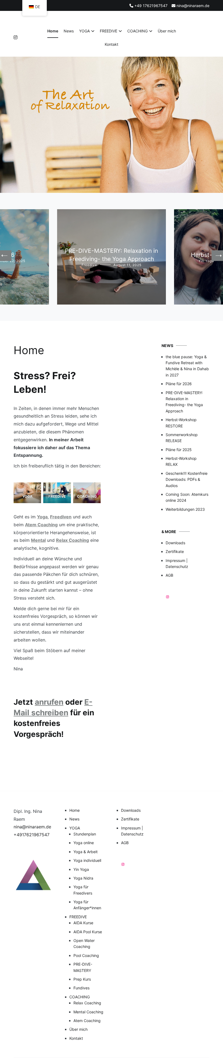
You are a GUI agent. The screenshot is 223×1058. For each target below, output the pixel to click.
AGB (169, 575)
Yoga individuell (87, 860)
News (69, 31)
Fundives (81, 988)
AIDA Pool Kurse (87, 931)
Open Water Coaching (84, 943)
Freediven (61, 516)
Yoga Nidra (83, 878)
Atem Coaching (41, 524)
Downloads (175, 542)
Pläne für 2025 (179, 449)
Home (52, 31)
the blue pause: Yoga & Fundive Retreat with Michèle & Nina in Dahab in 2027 (187, 365)
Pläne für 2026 (179, 383)
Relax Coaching (72, 540)
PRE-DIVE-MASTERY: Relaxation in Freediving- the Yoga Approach (184, 401)
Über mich (167, 31)
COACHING (137, 31)
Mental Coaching (88, 1012)
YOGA (84, 31)
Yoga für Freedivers (82, 889)
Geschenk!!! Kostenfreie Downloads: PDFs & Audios (186, 479)
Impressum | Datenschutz (177, 563)
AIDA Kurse (83, 922)
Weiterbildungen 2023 (185, 509)
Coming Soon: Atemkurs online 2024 (187, 497)
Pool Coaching (86, 955)
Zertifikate (175, 551)
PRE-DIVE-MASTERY (82, 967)
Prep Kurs (82, 979)
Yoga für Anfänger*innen (87, 904)
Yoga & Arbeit (85, 851)
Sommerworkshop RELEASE (182, 437)
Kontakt (111, 44)
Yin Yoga (206, 261)
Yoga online (83, 842)
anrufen (49, 702)
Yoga (42, 516)
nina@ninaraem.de (32, 826)
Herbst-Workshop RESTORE (181, 422)
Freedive (89, 265)
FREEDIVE (108, 31)
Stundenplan (84, 834)
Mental (38, 540)
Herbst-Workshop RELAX (181, 461)
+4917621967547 (31, 834)
